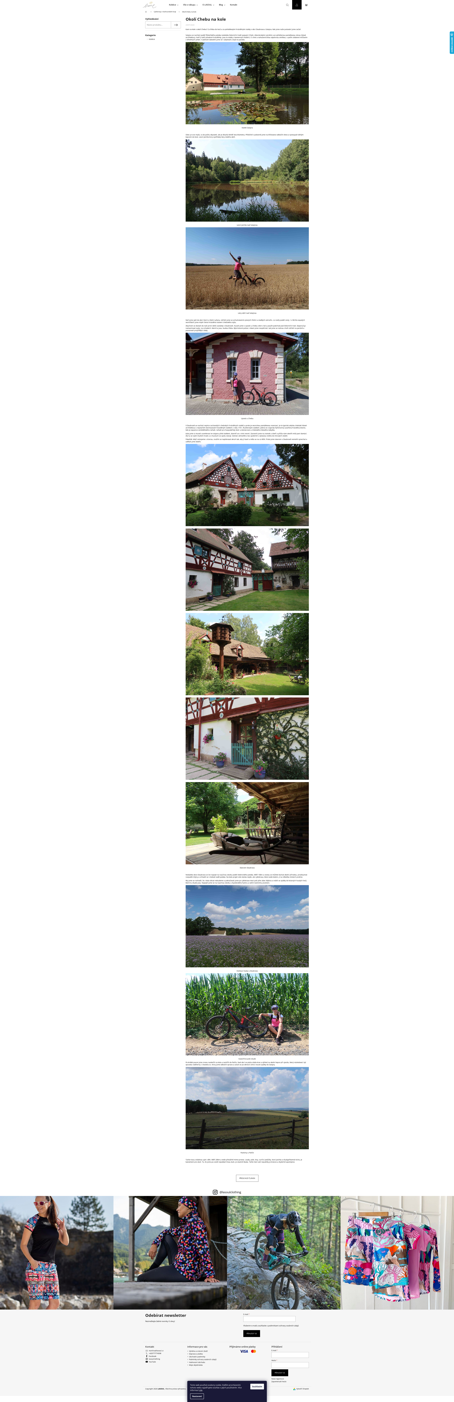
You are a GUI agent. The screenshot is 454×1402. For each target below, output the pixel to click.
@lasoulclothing (230, 1192)
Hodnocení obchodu (197, 1362)
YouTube (152, 1362)
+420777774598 (155, 1353)
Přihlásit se (252, 1333)
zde (200, 1390)
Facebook (152, 1356)
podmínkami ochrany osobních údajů (283, 1325)
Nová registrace (277, 1379)
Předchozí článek (247, 1178)
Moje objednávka (196, 1365)
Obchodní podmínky (197, 1357)
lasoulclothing (154, 1359)
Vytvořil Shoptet (302, 1389)
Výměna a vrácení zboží (198, 1351)
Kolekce (152, 39)
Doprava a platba (196, 1354)
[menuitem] (174, 5)
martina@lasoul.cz (156, 1350)
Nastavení (197, 1396)
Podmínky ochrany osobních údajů (202, 1359)
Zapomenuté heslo (278, 1381)
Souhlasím (257, 1386)
